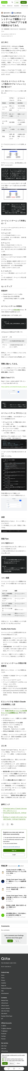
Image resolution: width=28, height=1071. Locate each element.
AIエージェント (14, 29)
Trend (3, 5)
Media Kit (3, 985)
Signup (24, 2)
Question (16, 5)
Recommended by (13, 866)
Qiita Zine (3, 1048)
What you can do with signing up (11, 846)
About (2, 975)
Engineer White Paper (6, 1016)
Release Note (4, 1000)
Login (17, 2)
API (2, 1018)
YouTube (3, 1036)
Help (2, 990)
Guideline (3, 983)
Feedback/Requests (6, 988)
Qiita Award (4, 1013)
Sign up (12, 1063)
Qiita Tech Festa (5, 1011)
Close (18, 1063)
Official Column (5, 1005)
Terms (2, 977)
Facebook (3, 1033)
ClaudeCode (22, 29)
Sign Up (17, 941)
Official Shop (4, 1051)
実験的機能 (17, 309)
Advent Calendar (5, 1008)
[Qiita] (4, 2)
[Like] (3, 824)
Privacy (3, 980)
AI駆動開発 (6, 29)
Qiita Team (4, 1045)
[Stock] (7, 824)
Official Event (4, 1003)
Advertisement (5, 993)
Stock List (9, 5)
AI (2, 29)
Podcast (3, 1038)
